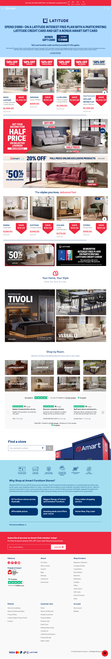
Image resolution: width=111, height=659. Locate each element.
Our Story (44, 562)
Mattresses (77, 579)
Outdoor (76, 582)
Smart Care (44, 624)
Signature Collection (80, 562)
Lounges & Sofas (79, 566)
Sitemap (43, 576)
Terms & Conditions (14, 608)
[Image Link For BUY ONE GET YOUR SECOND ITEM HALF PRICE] (55, 136)
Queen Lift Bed (35, 100)
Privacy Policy (12, 614)
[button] (2, 31)
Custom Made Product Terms (17, 618)
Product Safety (46, 618)
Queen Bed (7, 228)
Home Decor (78, 589)
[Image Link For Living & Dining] (47, 62)
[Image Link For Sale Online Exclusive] (55, 175)
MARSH (6, 225)
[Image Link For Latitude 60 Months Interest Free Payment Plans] (81, 254)
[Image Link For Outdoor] (64, 62)
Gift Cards (77, 592)
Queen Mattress (88, 104)
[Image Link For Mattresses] (82, 62)
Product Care (45, 621)
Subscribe (57, 547)
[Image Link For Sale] (94, 384)
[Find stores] (49, 448)
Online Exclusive (79, 595)
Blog (42, 572)
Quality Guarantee (47, 614)
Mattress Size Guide (47, 628)
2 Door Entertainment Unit (61, 229)
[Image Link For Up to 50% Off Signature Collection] (30, 254)
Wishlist (76, 611)
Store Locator (45, 566)
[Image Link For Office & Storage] (16, 384)
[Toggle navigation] (3, 8)
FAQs (42, 608)
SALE (75, 599)
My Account (78, 608)
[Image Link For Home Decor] (42, 384)
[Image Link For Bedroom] (29, 62)
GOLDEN (60, 225)
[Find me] (43, 448)
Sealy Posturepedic (89, 96)
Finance (10, 621)
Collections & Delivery (48, 634)
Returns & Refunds (47, 611)
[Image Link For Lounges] (12, 62)
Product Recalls (46, 638)
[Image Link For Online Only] (68, 384)
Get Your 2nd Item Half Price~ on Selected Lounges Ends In (55, 3)
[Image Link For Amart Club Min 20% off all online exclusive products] (55, 158)
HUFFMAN (34, 225)
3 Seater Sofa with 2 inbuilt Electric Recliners (9, 103)
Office (76, 585)
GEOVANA (34, 97)
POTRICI (86, 225)
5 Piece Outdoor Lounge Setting (62, 101)
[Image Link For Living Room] (16, 367)
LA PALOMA (62, 97)
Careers (43, 569)
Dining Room (78, 572)
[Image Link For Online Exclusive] (99, 62)
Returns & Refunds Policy (16, 611)
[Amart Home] (10, 8)
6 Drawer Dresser (36, 228)
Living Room (78, 569)
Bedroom (77, 576)
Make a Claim (45, 641)
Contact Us (44, 579)
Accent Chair (87, 228)
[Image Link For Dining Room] (42, 367)
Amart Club (44, 582)
